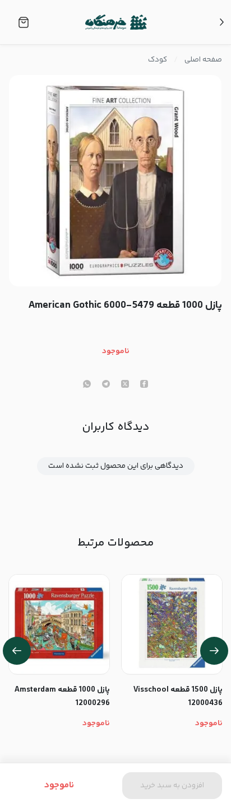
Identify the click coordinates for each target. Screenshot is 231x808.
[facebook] (144, 385)
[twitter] (125, 385)
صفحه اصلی (203, 60)
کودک (157, 60)
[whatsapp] (87, 385)
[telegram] (106, 385)
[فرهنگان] (116, 22)
